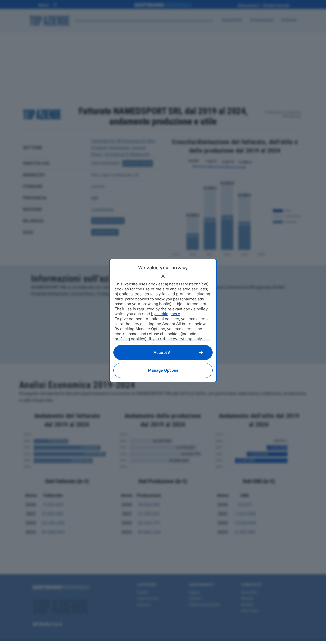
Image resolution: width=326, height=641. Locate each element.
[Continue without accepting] (163, 276)
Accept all (163, 352)
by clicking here (165, 313)
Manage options (163, 370)
